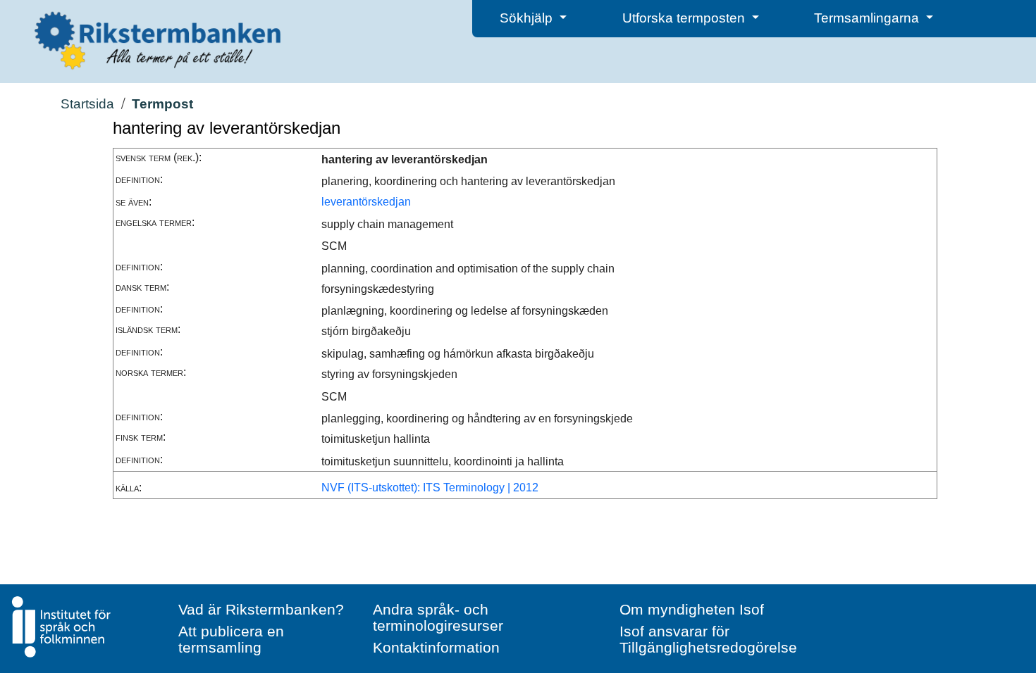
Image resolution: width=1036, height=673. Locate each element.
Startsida (87, 103)
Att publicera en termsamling (231, 639)
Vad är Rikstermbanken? (261, 609)
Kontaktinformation (436, 647)
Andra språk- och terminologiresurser (438, 617)
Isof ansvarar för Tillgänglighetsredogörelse (708, 639)
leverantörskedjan (366, 202)
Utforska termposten (685, 18)
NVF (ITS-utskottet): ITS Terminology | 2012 (429, 487)
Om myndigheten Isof (691, 609)
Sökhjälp (528, 18)
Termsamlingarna (868, 18)
